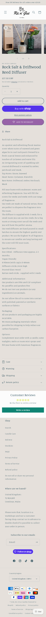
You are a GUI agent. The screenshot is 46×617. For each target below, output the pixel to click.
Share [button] (7, 131)
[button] (5, 12)
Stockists (9, 446)
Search (8, 428)
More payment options (23, 115)
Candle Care (10, 434)
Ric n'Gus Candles (21, 602)
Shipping (14, 81)
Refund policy (11, 469)
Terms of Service (12, 463)
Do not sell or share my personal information (19, 477)
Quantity (5, 86)
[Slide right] (29, 58)
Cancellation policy (15, 613)
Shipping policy (31, 609)
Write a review (23, 410)
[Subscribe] (37, 542)
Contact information (32, 613)
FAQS (7, 451)
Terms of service (17, 609)
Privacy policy (33, 605)
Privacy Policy (11, 457)
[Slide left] (17, 58)
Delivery (8, 440)
